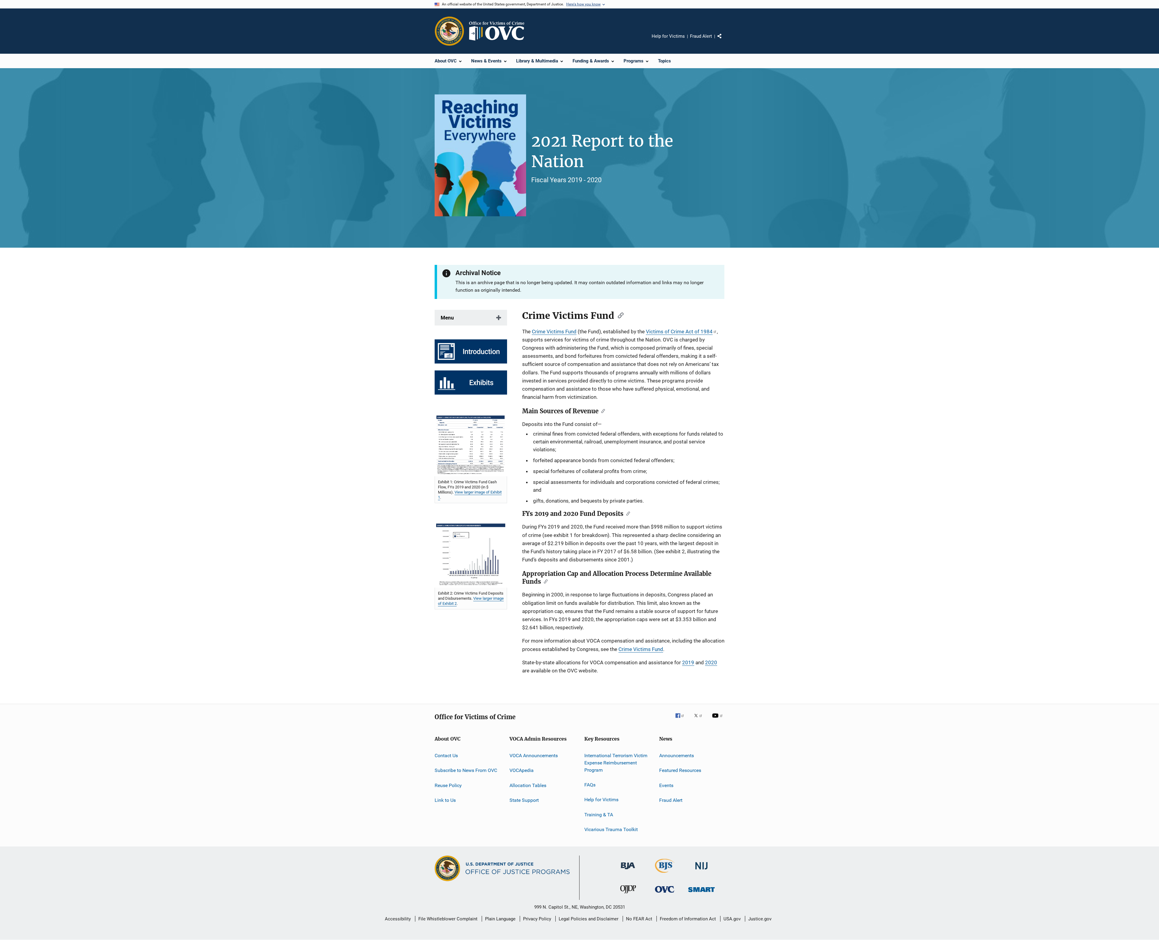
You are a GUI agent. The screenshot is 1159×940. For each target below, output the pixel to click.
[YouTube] (718, 719)
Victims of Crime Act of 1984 (679, 332)
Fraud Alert (701, 36)
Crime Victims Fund (554, 332)
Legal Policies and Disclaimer (588, 919)
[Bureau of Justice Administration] (628, 870)
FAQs (589, 785)
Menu (447, 318)
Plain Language (500, 919)
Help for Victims (668, 36)
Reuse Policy (448, 785)
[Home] (499, 31)
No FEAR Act (639, 919)
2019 (688, 662)
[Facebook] (682, 719)
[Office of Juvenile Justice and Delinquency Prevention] (628, 894)
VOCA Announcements (533, 755)
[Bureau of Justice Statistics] (665, 874)
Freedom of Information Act (688, 919)
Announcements (676, 755)
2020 (711, 662)
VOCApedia (521, 770)
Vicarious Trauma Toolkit (611, 829)
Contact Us (446, 755)
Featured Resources (680, 770)
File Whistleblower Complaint (447, 919)
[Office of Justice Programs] (449, 31)
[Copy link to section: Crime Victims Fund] (618, 314)
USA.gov (732, 919)
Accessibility (398, 919)
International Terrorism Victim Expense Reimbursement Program (615, 763)
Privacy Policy (537, 919)
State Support (524, 800)
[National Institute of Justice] (701, 870)
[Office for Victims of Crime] (664, 893)
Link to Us (445, 800)
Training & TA (598, 815)
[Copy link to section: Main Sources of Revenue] (602, 411)
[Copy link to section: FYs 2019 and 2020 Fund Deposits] (627, 513)
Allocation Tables (527, 785)
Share (724, 40)
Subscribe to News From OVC (466, 770)
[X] (700, 719)
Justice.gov (759, 919)
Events (666, 785)
